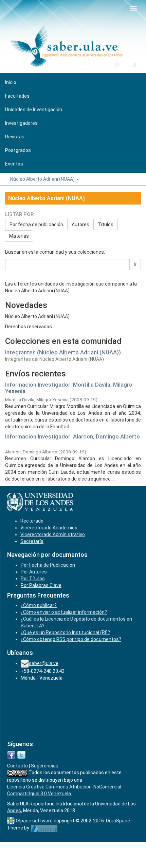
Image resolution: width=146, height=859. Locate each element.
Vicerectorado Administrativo (52, 534)
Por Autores (34, 571)
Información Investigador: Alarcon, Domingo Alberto (72, 436)
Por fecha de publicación (36, 224)
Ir (135, 264)
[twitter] (21, 754)
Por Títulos (33, 578)
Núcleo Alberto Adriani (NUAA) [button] (43, 179)
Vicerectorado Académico (48, 527)
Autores (80, 224)
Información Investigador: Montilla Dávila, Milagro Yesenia (68, 387)
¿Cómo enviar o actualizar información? (64, 612)
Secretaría (31, 541)
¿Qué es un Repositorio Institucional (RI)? (65, 632)
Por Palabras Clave (41, 585)
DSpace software (33, 820)
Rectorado (31, 521)
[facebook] (11, 754)
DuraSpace (118, 820)
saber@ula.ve (43, 663)
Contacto (17, 765)
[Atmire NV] (44, 828)
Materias (19, 236)
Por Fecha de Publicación (48, 565)
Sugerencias (44, 765)
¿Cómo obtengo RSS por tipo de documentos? (71, 639)
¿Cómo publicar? (39, 605)
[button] (117, 64)
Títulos (105, 224)
